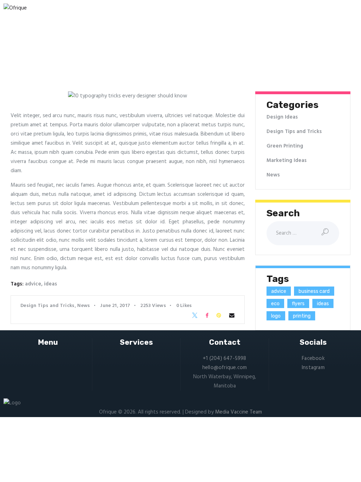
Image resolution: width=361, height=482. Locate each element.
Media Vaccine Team (238, 412)
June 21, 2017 (115, 306)
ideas (50, 284)
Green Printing (285, 146)
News (83, 306)
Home (98, 59)
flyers (298, 304)
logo (276, 316)
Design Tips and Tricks (47, 306)
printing (302, 316)
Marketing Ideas (287, 160)
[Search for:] (303, 233)
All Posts (122, 59)
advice (33, 284)
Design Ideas (282, 117)
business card (314, 291)
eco (275, 304)
